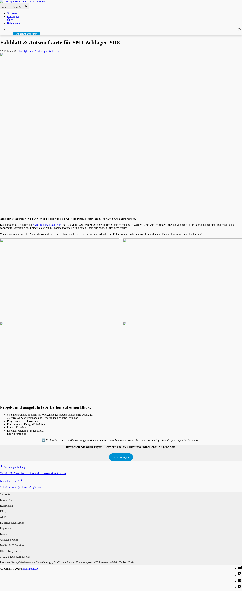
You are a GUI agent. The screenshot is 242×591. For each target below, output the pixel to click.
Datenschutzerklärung (12, 522)
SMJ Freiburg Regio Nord (47, 224)
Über (10, 19)
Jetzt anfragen (121, 457)
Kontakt (4, 533)
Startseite (12, 13)
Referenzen (13, 22)
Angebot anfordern (26, 33)
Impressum (6, 528)
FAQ (3, 511)
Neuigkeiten (26, 51)
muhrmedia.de (30, 568)
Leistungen (13, 16)
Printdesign (40, 51)
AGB (3, 516)
